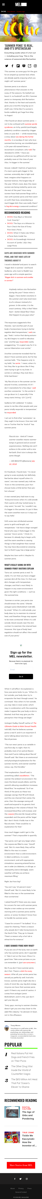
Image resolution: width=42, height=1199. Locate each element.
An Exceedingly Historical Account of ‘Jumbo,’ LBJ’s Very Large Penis (21, 242)
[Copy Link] (29, 66)
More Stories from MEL (21, 1165)
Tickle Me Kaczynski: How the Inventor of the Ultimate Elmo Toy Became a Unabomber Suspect (29, 1140)
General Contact (21, 1192)
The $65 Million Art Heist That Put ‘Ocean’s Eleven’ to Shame (24, 1083)
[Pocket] (24, 66)
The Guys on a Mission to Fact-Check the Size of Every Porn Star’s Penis (20, 226)
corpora (10, 814)
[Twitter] (6, 66)
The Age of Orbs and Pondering (28, 1115)
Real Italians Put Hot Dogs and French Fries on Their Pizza (22, 1057)
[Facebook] (12, 66)
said (30, 332)
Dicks (3, 11)
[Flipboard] (18, 66)
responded (23, 342)
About (12, 1188)
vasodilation (24, 775)
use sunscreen (29, 962)
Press (30, 1188)
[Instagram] (35, 66)
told (30, 150)
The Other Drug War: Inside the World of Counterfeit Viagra (22, 1070)
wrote (17, 363)
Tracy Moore (11, 11)
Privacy (21, 1188)
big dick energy (12, 206)
